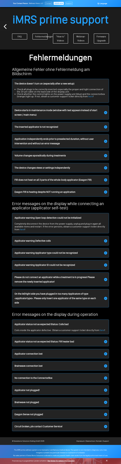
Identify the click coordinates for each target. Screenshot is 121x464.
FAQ (20, 36)
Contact (48, 3)
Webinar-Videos (81, 38)
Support (69, 3)
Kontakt (99, 441)
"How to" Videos (60, 38)
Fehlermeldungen (41, 36)
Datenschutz (90, 441)
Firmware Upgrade (101, 38)
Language (103, 3)
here (90, 96)
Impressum (80, 441)
